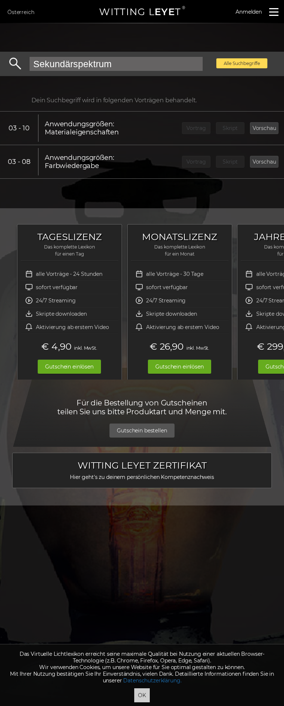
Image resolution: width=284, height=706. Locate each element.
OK (142, 695)
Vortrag (196, 128)
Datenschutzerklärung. (152, 680)
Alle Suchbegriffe (242, 63)
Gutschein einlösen (69, 366)
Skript (230, 128)
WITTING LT (142, 12)
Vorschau (264, 128)
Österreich (20, 12)
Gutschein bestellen (142, 430)
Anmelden (249, 11)
